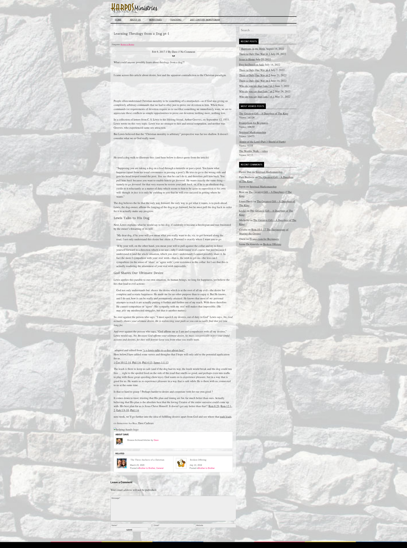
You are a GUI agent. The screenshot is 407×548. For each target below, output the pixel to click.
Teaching (175, 19)
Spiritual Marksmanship (252, 132)
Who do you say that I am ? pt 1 (256, 96)
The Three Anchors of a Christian (147, 460)
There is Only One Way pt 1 (254, 80)
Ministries (155, 19)
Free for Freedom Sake (251, 64)
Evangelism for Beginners (253, 123)
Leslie (242, 211)
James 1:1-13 (161, 362)
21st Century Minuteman (205, 19)
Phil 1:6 (136, 362)
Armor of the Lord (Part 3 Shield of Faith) (262, 141)
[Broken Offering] (181, 463)
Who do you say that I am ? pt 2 (256, 91)
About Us (135, 19)
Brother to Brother (127, 44)
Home (118, 19)
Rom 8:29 (213, 406)
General (159, 468)
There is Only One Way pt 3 (254, 54)
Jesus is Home (247, 59)
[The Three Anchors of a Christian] (121, 463)
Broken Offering (198, 460)
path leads (225, 416)
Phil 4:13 (147, 362)
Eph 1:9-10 (122, 410)
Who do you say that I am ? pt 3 (256, 86)
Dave (156, 440)
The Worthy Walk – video (253, 151)
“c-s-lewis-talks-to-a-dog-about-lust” (164, 350)
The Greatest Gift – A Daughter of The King (263, 113)
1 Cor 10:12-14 (122, 362)
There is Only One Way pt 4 (254, 70)
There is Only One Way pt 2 (254, 75)
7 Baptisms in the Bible (252, 48)
